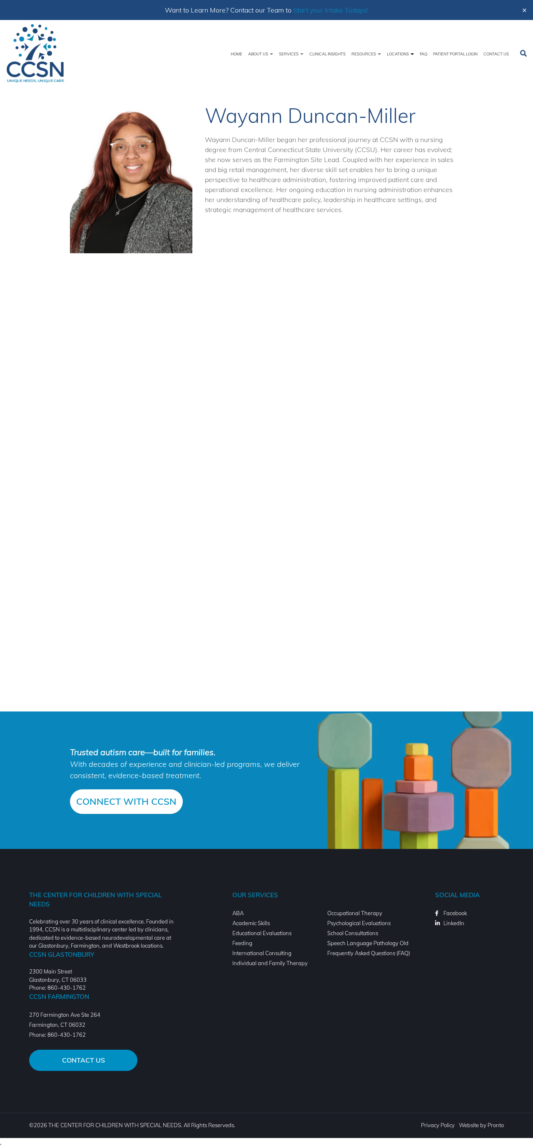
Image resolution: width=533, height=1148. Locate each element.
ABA (238, 913)
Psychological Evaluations (359, 923)
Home (236, 53)
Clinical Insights (327, 53)
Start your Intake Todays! (330, 10)
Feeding (242, 943)
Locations (398, 53)
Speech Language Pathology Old (367, 943)
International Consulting (261, 953)
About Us (258, 53)
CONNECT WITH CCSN (126, 801)
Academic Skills (251, 923)
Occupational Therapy (354, 913)
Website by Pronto (481, 1125)
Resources (364, 53)
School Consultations (352, 933)
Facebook (455, 913)
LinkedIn (453, 923)
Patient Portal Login (455, 53)
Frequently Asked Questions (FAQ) (368, 953)
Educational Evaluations (261, 933)
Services (289, 53)
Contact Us (496, 53)
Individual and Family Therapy (270, 963)
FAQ (423, 53)
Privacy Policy (438, 1125)
